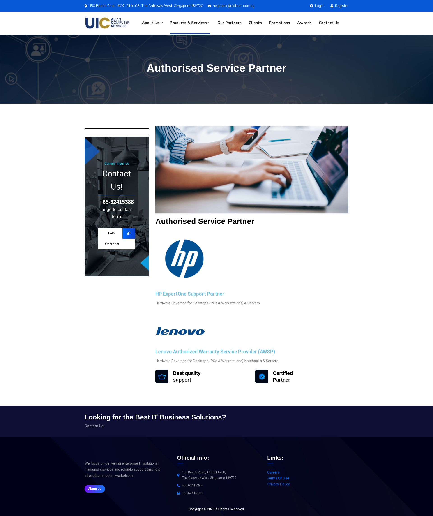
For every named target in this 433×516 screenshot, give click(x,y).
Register (341, 6)
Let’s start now (112, 238)
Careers (273, 472)
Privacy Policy (278, 484)
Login (319, 6)
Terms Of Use (278, 478)
